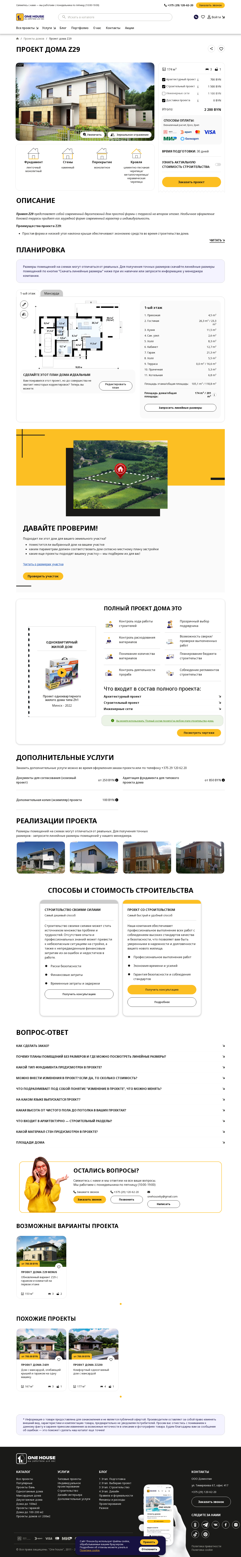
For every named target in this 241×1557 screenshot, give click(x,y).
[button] (20, 1305)
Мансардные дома (28, 1495)
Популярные (24, 1483)
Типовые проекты (69, 1479)
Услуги (47, 28)
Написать (163, 1204)
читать (216, 240)
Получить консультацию (79, 994)
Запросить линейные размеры (180, 407)
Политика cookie (202, 1550)
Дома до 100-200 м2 (29, 1512)
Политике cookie (90, 1550)
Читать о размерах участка (43, 564)
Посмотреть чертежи (199, 733)
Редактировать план (115, 385)
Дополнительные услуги (74, 1499)
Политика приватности (206, 1546)
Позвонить (126, 1199)
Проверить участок (43, 576)
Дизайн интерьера (70, 1495)
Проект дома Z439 (35, 1364)
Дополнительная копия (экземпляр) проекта (49, 800)
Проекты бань (25, 1487)
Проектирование (110, 1504)
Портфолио (79, 28)
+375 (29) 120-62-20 (203, 1492)
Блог (62, 28)
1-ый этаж (27, 293)
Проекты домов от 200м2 (33, 1516)
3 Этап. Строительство (114, 1487)
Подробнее (162, 1002)
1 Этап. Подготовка (112, 1479)
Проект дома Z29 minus (39, 1272)
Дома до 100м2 (26, 1504)
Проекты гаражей (28, 1508)
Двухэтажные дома (29, 1499)
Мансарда (51, 293)
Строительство (68, 1490)
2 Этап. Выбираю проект (115, 1483)
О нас (97, 28)
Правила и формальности (116, 1495)
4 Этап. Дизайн (109, 1491)
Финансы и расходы (112, 1499)
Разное (103, 1508)
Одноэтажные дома (29, 1491)
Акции (129, 28)
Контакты (113, 28)
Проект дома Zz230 (87, 1364)
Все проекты (25, 28)
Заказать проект (191, 182)
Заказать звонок (210, 5)
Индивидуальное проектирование (69, 1484)
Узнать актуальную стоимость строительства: (186, 164)
